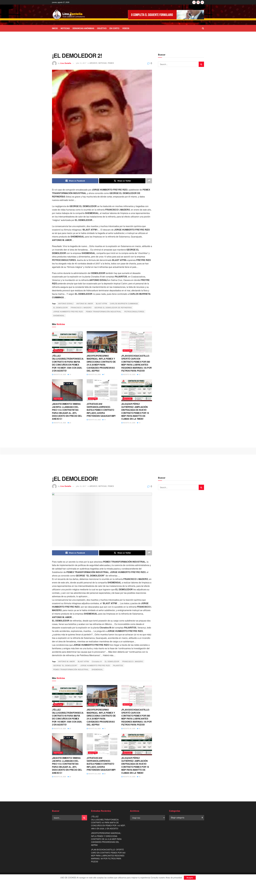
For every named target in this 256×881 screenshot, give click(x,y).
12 (139, 374)
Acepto (190, 877)
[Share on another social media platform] (149, 180)
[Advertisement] (128, 42)
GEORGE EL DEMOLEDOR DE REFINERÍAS (113, 307)
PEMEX (111, 63)
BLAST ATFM (101, 303)
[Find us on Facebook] (194, 2)
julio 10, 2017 (81, 486)
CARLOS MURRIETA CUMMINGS (124, 303)
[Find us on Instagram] (202, 2)
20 (70, 728)
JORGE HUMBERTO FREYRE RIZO (68, 311)
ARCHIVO (93, 63)
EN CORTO (114, 28)
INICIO (55, 28)
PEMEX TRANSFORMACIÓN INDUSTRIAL (103, 311)
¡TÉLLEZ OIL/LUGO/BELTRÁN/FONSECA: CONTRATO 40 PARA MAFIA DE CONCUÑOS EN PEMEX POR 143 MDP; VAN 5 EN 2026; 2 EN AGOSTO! (68, 363)
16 (139, 728)
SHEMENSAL (59, 315)
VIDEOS (125, 28)
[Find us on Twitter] (198, 2)
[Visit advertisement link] (166, 14)
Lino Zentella (65, 63)
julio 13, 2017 (81, 63)
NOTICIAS (65, 28)
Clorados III (97, 661)
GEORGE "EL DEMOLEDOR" (65, 665)
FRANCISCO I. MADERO (81, 307)
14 (70, 374)
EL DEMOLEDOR (60, 307)
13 (139, 423)
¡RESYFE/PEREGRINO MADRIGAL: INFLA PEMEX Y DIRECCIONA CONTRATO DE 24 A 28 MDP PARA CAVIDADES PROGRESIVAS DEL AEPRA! (101, 363)
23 (70, 423)
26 (70, 776)
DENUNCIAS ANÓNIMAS (83, 28)
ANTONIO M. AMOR (84, 303)
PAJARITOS (118, 665)
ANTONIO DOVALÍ (65, 303)
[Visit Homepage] (69, 14)
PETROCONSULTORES (134, 311)
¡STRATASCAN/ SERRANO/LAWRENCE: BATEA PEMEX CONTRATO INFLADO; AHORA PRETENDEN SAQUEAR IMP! (101, 409)
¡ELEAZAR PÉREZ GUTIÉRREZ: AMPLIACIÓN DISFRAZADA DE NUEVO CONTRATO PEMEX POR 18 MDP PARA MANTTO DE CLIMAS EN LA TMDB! (135, 411)
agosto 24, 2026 (129, 423)
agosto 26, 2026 (59, 374)
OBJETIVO (102, 28)
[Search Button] (203, 28)
